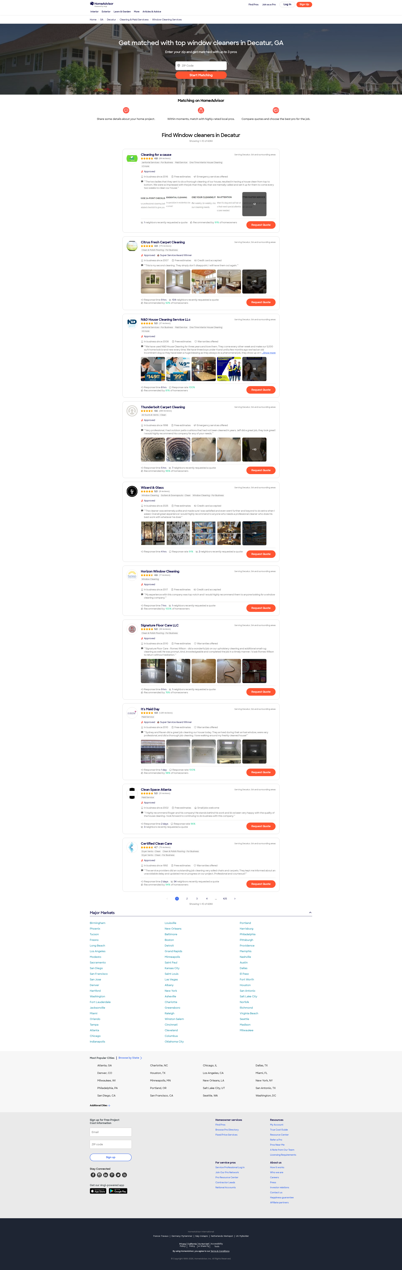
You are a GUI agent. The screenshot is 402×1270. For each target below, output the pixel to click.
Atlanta (94, 1030)
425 (225, 898)
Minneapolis (172, 957)
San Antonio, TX (266, 1088)
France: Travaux (160, 1236)
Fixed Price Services (226, 1134)
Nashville (245, 957)
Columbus (171, 1036)
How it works (277, 1167)
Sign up (110, 1157)
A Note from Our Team (282, 1149)
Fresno (94, 940)
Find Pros (220, 1124)
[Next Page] (235, 899)
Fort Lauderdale (100, 1002)
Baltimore (171, 934)
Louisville (170, 923)
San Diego (96, 968)
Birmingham (97, 923)
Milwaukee (246, 1030)
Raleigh (169, 1013)
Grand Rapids (173, 951)
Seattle (244, 1019)
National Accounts (225, 1187)
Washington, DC (266, 1095)
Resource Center (279, 1134)
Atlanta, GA (104, 1065)
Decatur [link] (111, 19)
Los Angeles (97, 951)
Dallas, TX (262, 1065)
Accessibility (217, 1245)
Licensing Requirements (283, 1154)
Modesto (95, 957)
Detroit (169, 945)
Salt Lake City (248, 996)
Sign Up (304, 4)
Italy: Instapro (201, 1236)
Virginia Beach (249, 1013)
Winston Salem (174, 1019)
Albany (169, 985)
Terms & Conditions (220, 1251)
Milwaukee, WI (106, 1080)
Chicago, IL (210, 1065)
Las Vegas (171, 979)
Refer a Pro (276, 1139)
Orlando (95, 1019)
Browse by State (129, 1057)
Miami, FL (262, 1073)
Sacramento (98, 962)
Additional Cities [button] (98, 1105)
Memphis (245, 951)
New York (171, 990)
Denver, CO (104, 1073)
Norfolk (244, 1002)
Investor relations (279, 1187)
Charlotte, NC (159, 1065)
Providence (247, 945)
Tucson (94, 934)
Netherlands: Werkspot (222, 1236)
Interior (94, 11)
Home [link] (93, 19)
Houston (245, 985)
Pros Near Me (277, 1144)
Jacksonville (97, 1007)
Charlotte (171, 1002)
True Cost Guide (279, 1129)
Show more (269, 352)
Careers (274, 1177)
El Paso (244, 974)
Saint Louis (171, 974)
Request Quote (261, 225)
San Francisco (99, 974)
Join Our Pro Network (227, 1172)
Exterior (106, 11)
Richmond (246, 1007)
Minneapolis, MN (160, 1080)
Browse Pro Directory (227, 1129)
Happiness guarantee (282, 1197)
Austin (244, 962)
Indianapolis (97, 1041)
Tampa (94, 1024)
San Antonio (247, 990)
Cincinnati (171, 1024)
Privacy (182, 1245)
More (136, 11)
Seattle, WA (210, 1095)
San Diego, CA (106, 1095)
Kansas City (172, 968)
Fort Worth (247, 979)
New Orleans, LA (213, 1080)
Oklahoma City (174, 1041)
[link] (201, 160)
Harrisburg (246, 928)
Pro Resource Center (226, 1177)
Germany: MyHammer (181, 1236)
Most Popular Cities (102, 1058)
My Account (276, 1124)
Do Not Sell (203, 1245)
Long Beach (97, 945)
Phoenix (95, 928)
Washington (97, 996)
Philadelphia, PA (107, 1088)
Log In (287, 4)
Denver (94, 985)
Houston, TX (158, 1073)
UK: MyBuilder (242, 1236)
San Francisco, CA (161, 1095)
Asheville (170, 996)
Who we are (276, 1172)
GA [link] (101, 19)
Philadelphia (247, 934)
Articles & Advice (152, 11)
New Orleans (173, 928)
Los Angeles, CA (213, 1073)
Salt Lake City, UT (214, 1088)
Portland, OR (158, 1088)
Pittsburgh (246, 940)
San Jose (95, 979)
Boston (169, 940)
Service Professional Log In (230, 1167)
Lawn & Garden (122, 11)
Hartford (95, 990)
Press (273, 1182)
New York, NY (264, 1080)
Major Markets (102, 912)
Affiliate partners (279, 1202)
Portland (245, 923)
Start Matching (201, 75)
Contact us (276, 1192)
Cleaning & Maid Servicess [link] (134, 19)
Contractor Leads (225, 1182)
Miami (93, 1013)
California (192, 1245)
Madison (245, 1024)
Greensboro (172, 1007)
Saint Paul (171, 962)
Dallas (243, 968)
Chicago (95, 1036)
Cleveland (171, 1030)
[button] (153, 204)
